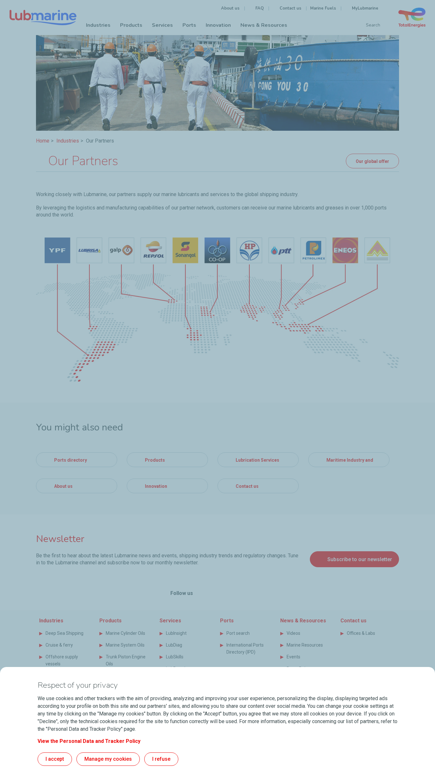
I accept (55, 759)
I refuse (161, 759)
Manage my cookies (108, 759)
